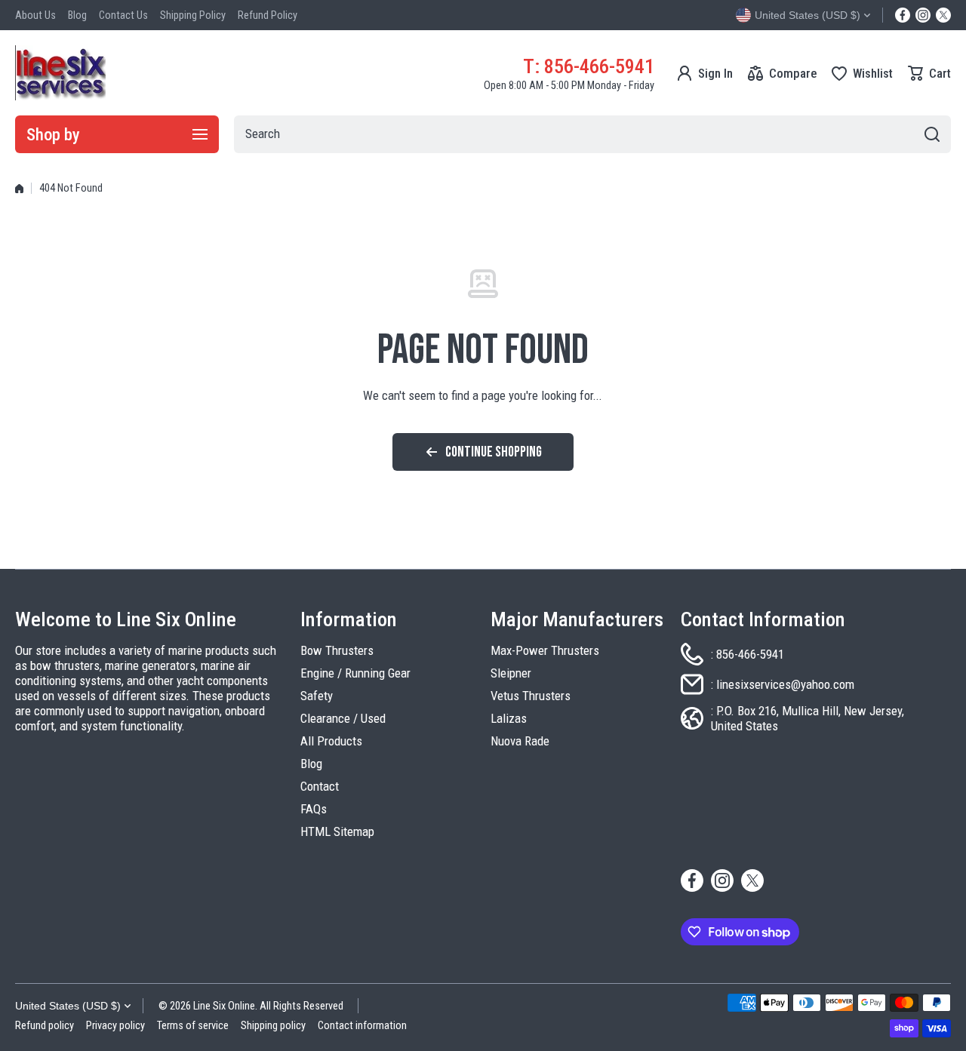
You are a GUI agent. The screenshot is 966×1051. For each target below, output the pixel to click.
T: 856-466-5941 (588, 66)
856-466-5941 (750, 654)
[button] (929, 73)
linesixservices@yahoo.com (785, 684)
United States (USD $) (68, 1006)
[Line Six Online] (60, 72)
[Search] (932, 134)
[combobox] (592, 134)
